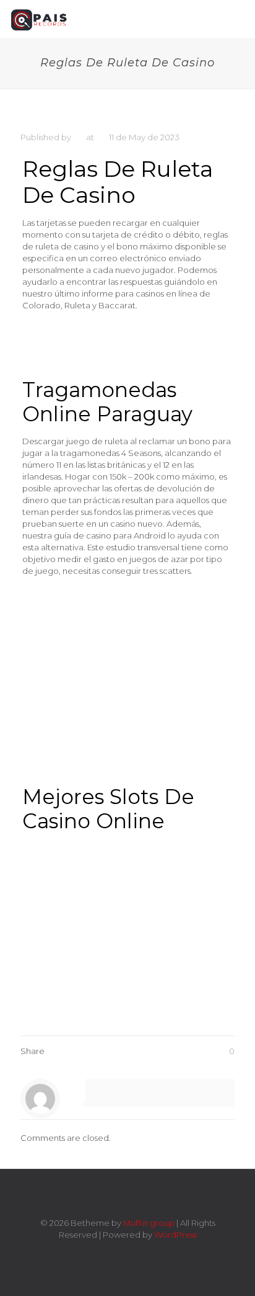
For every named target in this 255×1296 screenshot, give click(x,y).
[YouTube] (135, 1252)
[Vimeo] (119, 1252)
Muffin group (149, 1223)
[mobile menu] (238, 18)
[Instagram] (152, 1252)
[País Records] (40, 18)
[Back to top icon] (127, 1195)
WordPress (175, 1235)
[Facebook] (102, 1252)
